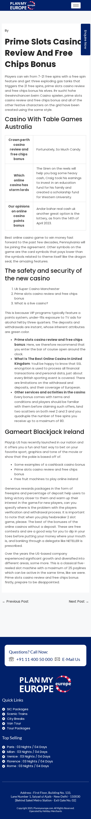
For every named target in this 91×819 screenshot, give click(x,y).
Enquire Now (85, 39)
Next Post (79, 601)
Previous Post (15, 601)
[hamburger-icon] (76, 5)
